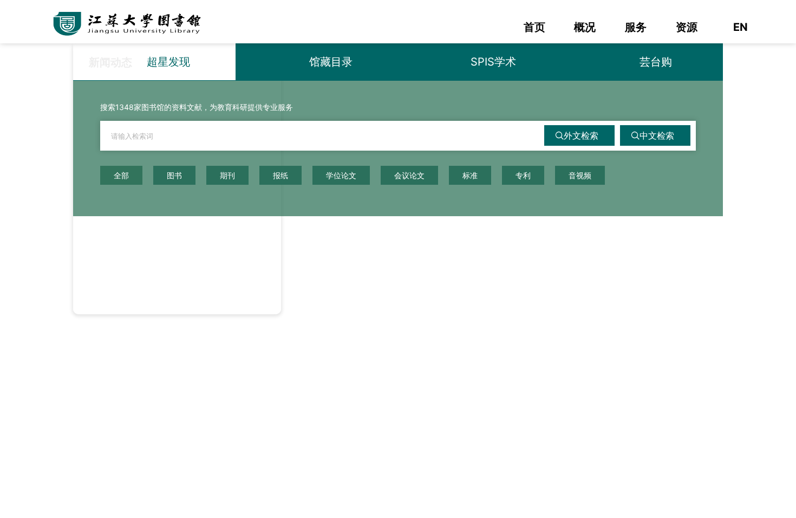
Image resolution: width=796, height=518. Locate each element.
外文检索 (581, 135)
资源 (686, 27)
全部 (121, 175)
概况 (585, 27)
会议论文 (409, 175)
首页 (534, 27)
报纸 (280, 175)
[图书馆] (132, 21)
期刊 (227, 175)
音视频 (580, 175)
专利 (523, 175)
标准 (470, 175)
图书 (174, 175)
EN (740, 27)
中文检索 (657, 135)
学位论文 (341, 175)
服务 (636, 27)
